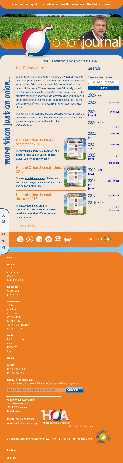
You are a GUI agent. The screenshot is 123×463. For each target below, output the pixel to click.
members (78, 4)
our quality (33, 4)
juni (89, 137)
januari (91, 159)
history (9, 276)
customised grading (36, 205)
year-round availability (17, 324)
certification (12, 290)
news (70, 61)
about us (17, 4)
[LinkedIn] (39, 242)
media (65, 4)
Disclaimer (12, 450)
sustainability (13, 320)
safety (9, 305)
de (3, 215)
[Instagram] (20, 242)
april (100, 95)
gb (4, 222)
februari (92, 115)
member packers (15, 372)
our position (12, 272)
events (10, 357)
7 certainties (50, 4)
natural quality (13, 316)
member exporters (15, 368)
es (3, 228)
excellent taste (14, 328)
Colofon (10, 457)
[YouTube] (48, 242)
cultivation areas (15, 279)
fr (3, 235)
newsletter (58, 61)
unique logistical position (39, 151)
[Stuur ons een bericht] (67, 242)
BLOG (94, 61)
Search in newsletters (100, 77)
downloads (82, 61)
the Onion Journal (99, 4)
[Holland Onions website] (58, 242)
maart (101, 122)
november (114, 111)
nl (4, 241)
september (113, 102)
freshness (11, 313)
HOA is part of (95, 239)
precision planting (35, 178)
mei (90, 148)
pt (4, 247)
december (114, 162)
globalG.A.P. (12, 294)
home (9, 257)
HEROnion (11, 268)
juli (117, 126)
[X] (29, 242)
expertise (11, 309)
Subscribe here (24, 125)
